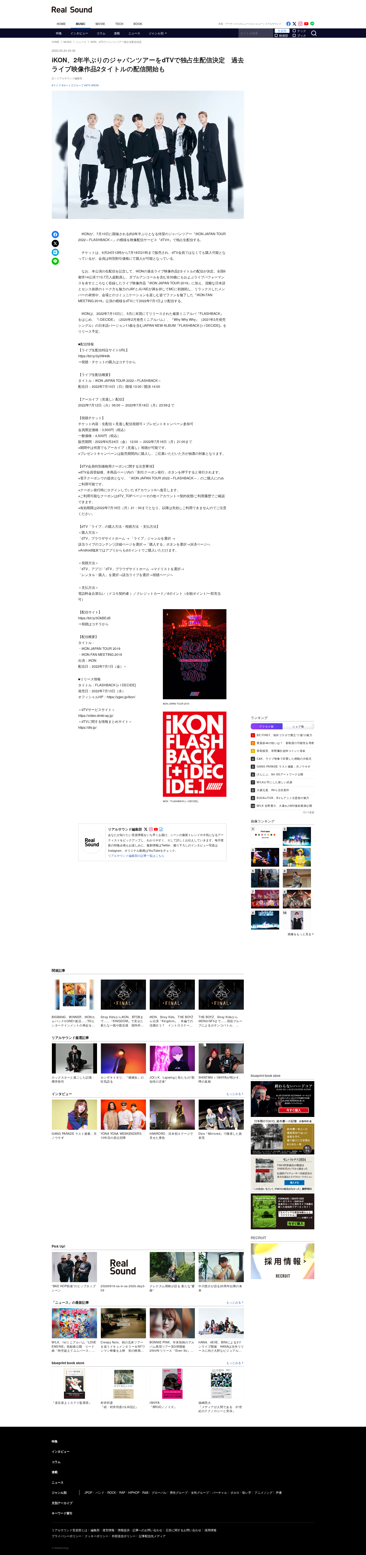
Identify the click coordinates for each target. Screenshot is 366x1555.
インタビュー (79, 33)
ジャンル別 (156, 33)
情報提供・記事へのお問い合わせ (140, 1530)
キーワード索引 (62, 1513)
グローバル (159, 1492)
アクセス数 (266, 726)
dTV (88, 85)
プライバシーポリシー (66, 1536)
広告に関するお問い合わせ (183, 1530)
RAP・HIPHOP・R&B (133, 1492)
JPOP (88, 1492)
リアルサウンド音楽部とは (69, 1530)
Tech (119, 24)
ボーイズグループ (73, 85)
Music (80, 24)
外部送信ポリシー (124, 1536)
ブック (301, 35)
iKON (96, 85)
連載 (117, 33)
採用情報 (210, 1530)
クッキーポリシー (96, 1536)
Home (61, 24)
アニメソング (263, 1492)
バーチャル (219, 1492)
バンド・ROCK (106, 1492)
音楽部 (282, 31)
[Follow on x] (294, 24)
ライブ (57, 85)
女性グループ (200, 1492)
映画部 (283, 35)
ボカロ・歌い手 (240, 1492)
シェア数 (298, 726)
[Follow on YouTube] (306, 24)
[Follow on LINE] (312, 24)
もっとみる (233, 1094)
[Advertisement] (211, 9)
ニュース (134, 33)
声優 (279, 1492)
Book (137, 24)
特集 (59, 33)
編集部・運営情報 (102, 1530)
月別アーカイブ (62, 1503)
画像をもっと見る (299, 934)
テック (301, 31)
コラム (101, 33)
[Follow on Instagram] (300, 24)
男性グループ (179, 1492)
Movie (100, 24)
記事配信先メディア (152, 1536)
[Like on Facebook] (288, 24)
